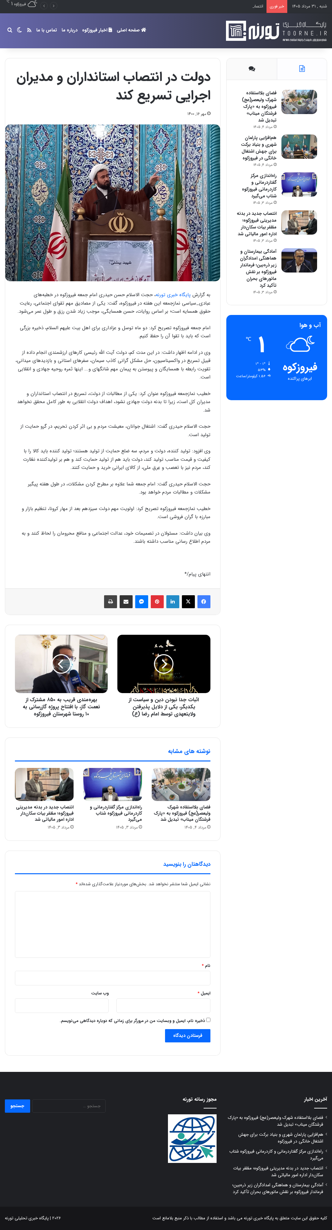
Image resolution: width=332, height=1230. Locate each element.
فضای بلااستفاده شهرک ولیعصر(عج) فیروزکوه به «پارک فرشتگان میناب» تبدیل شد (182, 813)
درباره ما (69, 30)
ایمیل (203, 993)
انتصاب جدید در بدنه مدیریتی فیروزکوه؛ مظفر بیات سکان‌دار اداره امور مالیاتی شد (193, 6)
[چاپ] (110, 601)
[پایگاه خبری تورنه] (275, 30)
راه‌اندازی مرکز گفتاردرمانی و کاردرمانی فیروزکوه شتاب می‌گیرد (116, 813)
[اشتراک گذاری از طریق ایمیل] (126, 601)
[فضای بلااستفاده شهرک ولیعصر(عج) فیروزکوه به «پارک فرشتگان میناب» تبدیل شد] (181, 784)
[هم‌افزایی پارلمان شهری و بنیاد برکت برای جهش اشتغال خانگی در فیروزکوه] (299, 146)
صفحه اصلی (129, 30)
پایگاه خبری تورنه (173, 295)
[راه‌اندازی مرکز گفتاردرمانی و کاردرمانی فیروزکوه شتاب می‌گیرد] (112, 784)
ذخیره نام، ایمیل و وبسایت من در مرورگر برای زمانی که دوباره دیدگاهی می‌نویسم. (132, 1020)
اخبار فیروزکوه (95, 30)
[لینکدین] (172, 601)
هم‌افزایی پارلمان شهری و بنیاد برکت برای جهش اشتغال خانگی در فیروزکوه (259, 148)
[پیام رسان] (141, 601)
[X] (188, 601)
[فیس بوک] (203, 601)
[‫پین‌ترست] (157, 601)
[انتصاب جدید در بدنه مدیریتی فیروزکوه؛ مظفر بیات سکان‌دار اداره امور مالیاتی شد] (44, 784)
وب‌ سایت (100, 993)
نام (206, 965)
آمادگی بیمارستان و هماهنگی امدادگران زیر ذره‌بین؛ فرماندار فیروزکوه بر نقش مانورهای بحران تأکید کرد (258, 268)
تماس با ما (46, 30)
